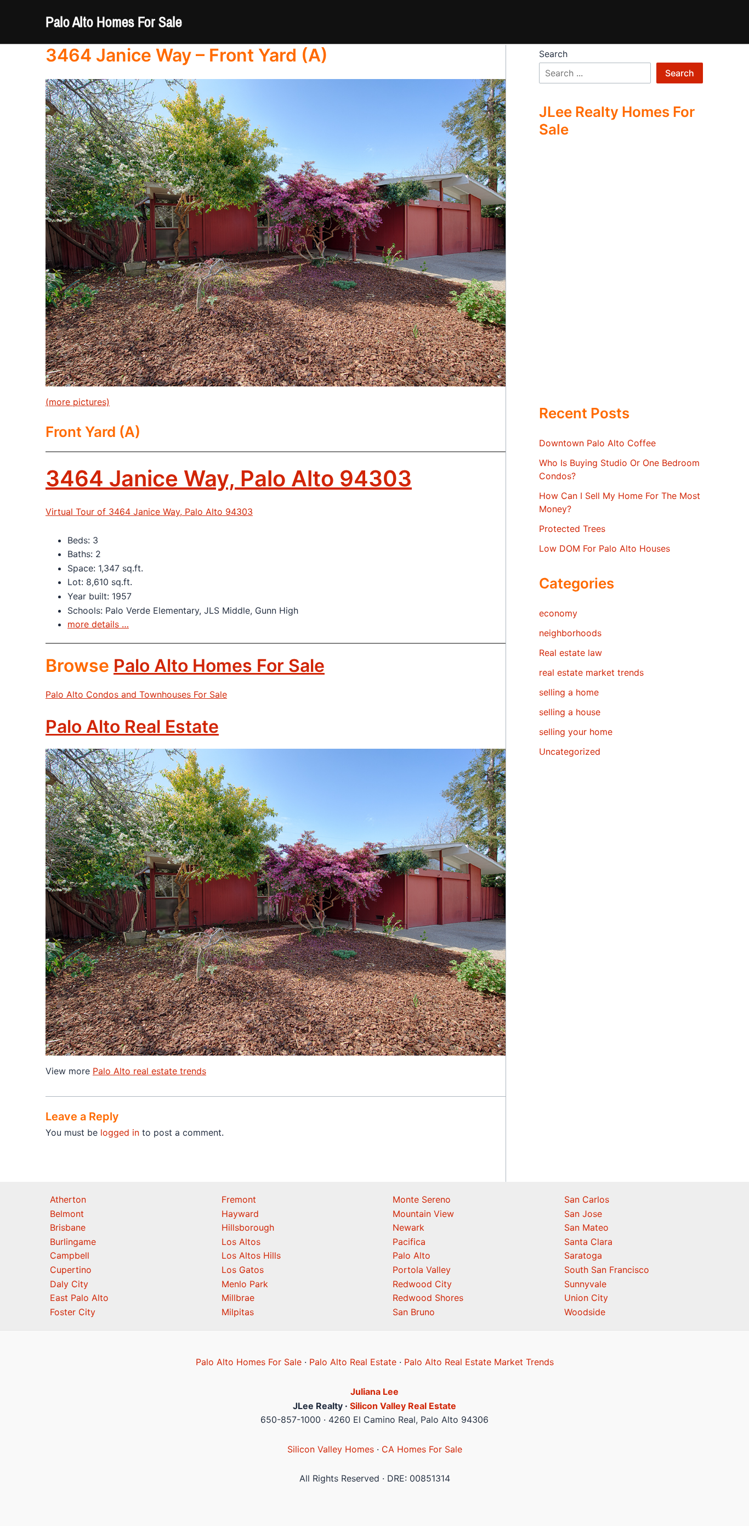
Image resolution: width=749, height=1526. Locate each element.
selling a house (569, 711)
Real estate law (570, 652)
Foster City (72, 1311)
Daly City (69, 1283)
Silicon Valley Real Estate (403, 1405)
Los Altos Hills (251, 1255)
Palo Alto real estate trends (149, 1070)
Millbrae (238, 1297)
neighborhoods (570, 632)
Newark (408, 1227)
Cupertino (71, 1269)
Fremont (239, 1199)
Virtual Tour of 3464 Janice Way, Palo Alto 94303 (149, 511)
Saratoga (583, 1255)
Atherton (68, 1199)
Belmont (67, 1213)
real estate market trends (591, 672)
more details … (98, 624)
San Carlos (586, 1199)
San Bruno (414, 1311)
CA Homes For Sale (422, 1449)
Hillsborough (248, 1227)
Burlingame (73, 1241)
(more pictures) (78, 401)
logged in (119, 1132)
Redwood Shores (428, 1297)
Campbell (69, 1255)
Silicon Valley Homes (330, 1449)
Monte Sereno (422, 1199)
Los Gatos (243, 1269)
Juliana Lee (374, 1391)
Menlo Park (245, 1283)
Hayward (240, 1213)
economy (558, 613)
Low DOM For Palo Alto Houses (604, 548)
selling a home (569, 692)
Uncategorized (569, 751)
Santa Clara (588, 1241)
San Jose (583, 1213)
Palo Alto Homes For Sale (114, 21)
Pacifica (409, 1241)
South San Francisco (606, 1269)
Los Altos (241, 1241)
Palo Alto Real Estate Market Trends (479, 1361)
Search (553, 53)
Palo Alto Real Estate (132, 726)
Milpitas (238, 1311)
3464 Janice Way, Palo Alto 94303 (229, 478)
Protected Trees (572, 528)
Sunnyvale (585, 1283)
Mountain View (423, 1213)
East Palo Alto (79, 1297)
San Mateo (586, 1227)
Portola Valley (422, 1269)
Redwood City (422, 1283)
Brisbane (68, 1227)
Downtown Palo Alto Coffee (597, 442)
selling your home (575, 731)
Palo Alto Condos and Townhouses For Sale (136, 694)
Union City (586, 1297)
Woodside (584, 1311)
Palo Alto (411, 1255)
